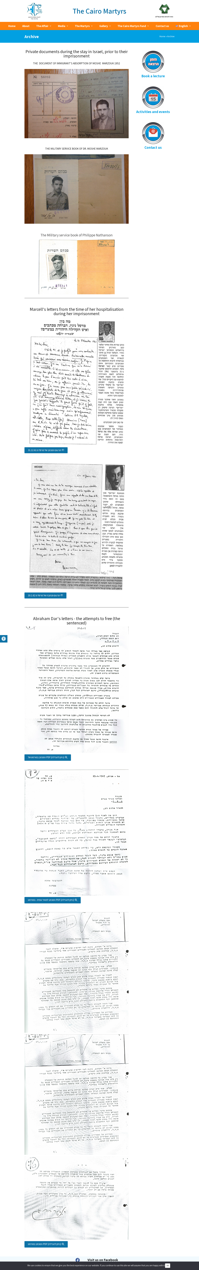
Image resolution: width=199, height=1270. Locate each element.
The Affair (42, 26)
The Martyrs (82, 26)
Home (11, 26)
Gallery (103, 26)
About (25, 26)
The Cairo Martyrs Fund (132, 26)
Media (61, 26)
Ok (168, 1265)
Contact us (162, 26)
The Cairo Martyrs (99, 11)
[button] (46, 450)
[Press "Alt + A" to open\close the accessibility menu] (3, 639)
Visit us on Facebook (103, 1260)
